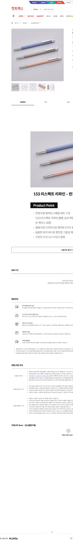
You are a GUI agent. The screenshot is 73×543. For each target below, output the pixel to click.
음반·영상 (31, 16)
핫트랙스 (35, 9)
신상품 (55, 16)
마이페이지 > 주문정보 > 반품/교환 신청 (40, 376)
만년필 (24, 23)
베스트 (48, 16)
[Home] (12, 23)
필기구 (17, 23)
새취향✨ (22, 16)
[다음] (64, 56)
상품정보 (23, 102)
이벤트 (62, 16)
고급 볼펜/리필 (35, 23)
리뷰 (45, 102)
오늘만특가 (40, 16)
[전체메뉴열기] (13, 16)
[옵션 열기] (52, 532)
